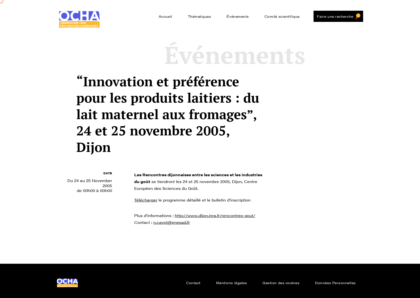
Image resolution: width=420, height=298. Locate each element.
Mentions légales (231, 282)
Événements (238, 16)
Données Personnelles (335, 282)
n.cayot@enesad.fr (171, 222)
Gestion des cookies (280, 282)
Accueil (165, 16)
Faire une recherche (335, 16)
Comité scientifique (282, 16)
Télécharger (145, 200)
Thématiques (199, 16)
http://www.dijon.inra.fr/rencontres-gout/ (215, 215)
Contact (193, 282)
